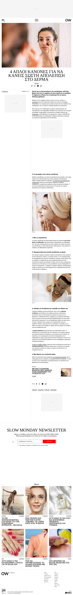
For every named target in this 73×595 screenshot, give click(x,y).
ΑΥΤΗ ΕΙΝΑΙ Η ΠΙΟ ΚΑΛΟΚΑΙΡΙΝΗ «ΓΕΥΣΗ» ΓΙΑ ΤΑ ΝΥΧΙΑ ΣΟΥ (12, 562)
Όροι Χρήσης (46, 578)
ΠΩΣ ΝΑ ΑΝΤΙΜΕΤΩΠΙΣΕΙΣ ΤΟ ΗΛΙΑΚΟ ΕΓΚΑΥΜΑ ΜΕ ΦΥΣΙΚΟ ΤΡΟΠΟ (35, 563)
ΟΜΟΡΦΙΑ (34, 389)
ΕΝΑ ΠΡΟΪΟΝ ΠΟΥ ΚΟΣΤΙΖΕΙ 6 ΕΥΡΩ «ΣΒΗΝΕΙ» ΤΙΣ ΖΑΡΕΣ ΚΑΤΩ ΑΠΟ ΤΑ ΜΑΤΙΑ (34, 520)
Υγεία (55, 572)
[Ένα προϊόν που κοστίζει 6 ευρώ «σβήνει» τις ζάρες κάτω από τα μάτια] (36, 500)
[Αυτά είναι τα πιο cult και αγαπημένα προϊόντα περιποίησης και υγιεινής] (60, 500)
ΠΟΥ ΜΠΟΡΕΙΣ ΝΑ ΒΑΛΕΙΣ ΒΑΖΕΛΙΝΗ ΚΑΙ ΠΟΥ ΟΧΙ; (59, 562)
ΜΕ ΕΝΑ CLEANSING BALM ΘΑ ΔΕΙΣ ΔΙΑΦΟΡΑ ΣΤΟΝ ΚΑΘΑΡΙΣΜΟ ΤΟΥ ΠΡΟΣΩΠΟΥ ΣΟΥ (42, 371)
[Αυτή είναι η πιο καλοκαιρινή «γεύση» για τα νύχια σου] (13, 543)
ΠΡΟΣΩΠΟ (46, 389)
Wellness (56, 575)
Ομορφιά (37, 83)
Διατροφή (56, 577)
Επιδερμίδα (4, 515)
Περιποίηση (51, 515)
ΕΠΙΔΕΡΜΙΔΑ (53, 389)
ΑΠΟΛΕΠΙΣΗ (41, 389)
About (45, 572)
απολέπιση (35, 102)
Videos (55, 586)
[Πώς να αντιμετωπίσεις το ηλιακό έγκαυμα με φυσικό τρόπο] (36, 543)
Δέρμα (50, 558)
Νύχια (3, 558)
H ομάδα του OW (47, 575)
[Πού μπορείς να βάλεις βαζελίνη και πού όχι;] (60, 543)
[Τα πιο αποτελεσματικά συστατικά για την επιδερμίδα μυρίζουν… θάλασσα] (13, 500)
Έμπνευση (56, 583)
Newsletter (46, 580)
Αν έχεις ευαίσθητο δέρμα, (39, 344)
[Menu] (36, 20)
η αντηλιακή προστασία (59, 357)
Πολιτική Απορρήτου (48, 577)
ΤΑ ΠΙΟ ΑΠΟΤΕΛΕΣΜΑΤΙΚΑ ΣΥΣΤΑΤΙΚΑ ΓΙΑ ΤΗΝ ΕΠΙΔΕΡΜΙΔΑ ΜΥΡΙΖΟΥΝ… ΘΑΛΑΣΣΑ (12, 521)
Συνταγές (56, 578)
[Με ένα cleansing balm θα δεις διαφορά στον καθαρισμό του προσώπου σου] (66, 372)
